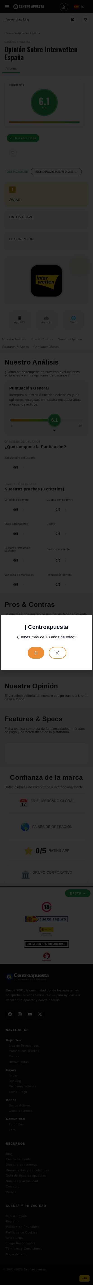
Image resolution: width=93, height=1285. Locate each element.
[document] (46, 642)
